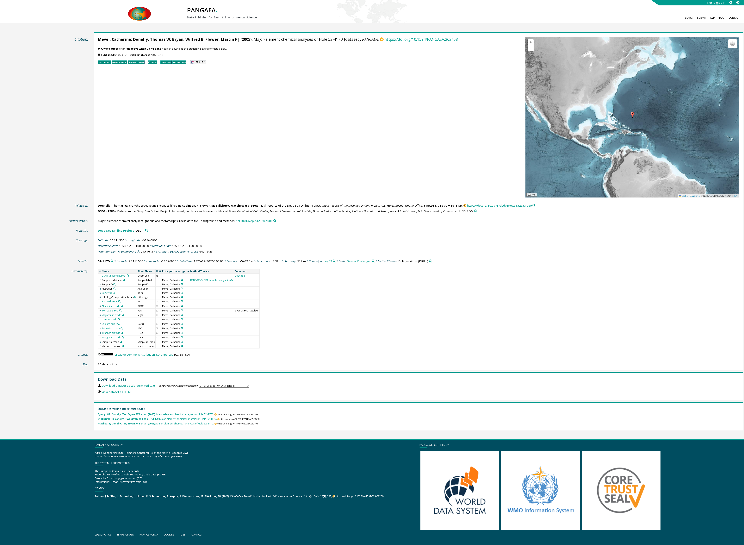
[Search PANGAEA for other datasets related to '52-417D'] (112, 261)
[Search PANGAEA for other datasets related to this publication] (533, 205)
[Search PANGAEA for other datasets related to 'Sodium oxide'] (118, 324)
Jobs (183, 534)
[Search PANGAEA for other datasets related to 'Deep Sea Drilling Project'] (146, 230)
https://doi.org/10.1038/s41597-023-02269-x (361, 496)
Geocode (240, 275)
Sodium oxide (109, 324)
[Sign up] (730, 2)
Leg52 (328, 261)
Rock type (107, 293)
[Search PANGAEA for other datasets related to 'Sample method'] (121, 342)
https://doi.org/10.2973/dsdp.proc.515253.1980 (499, 205)
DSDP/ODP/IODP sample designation (210, 280)
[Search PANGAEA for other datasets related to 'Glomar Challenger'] (373, 261)
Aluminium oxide (111, 306)
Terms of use (125, 534)
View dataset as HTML (117, 392)
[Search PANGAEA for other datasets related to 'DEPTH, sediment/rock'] (128, 275)
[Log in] (737, 2)
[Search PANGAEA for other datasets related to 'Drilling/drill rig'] (430, 261)
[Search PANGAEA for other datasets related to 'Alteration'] (114, 288)
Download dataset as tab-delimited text (128, 385)
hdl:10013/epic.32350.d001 (254, 221)
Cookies (169, 534)
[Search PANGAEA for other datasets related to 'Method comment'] (123, 346)
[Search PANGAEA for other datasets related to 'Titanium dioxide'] (122, 333)
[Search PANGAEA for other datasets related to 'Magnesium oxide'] (123, 315)
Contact (734, 17)
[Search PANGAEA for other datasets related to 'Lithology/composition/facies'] (135, 297)
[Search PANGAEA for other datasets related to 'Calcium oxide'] (119, 319)
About (722, 17)
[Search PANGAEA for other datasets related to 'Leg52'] (334, 261)
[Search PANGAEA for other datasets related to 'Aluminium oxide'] (122, 306)
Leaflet (684, 195)
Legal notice (103, 534)
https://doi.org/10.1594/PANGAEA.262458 (421, 39)
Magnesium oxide (111, 315)
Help (712, 17)
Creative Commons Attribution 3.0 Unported (144, 354)
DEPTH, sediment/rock (114, 275)
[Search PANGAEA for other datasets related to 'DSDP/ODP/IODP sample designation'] (232, 280)
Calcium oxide (109, 319)
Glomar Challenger (359, 261)
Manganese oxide (111, 337)
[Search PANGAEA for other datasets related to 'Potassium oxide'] (122, 328)
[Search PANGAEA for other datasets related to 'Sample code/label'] (124, 280)
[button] (632, 115)
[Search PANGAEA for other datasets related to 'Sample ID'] (114, 284)
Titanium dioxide (111, 333)
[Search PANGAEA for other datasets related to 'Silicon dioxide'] (119, 301)
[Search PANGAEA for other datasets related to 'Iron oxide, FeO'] (120, 310)
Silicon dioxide (110, 301)
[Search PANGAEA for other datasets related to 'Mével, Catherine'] (182, 280)
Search (689, 17)
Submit (701, 17)
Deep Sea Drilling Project (116, 230)
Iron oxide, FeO (110, 310)
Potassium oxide (111, 328)
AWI (736, 195)
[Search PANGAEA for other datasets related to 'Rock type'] (114, 293)
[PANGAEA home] (139, 10)
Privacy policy (149, 534)
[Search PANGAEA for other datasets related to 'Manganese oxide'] (123, 337)
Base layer (695, 195)
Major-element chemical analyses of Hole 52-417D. (156, 414)
